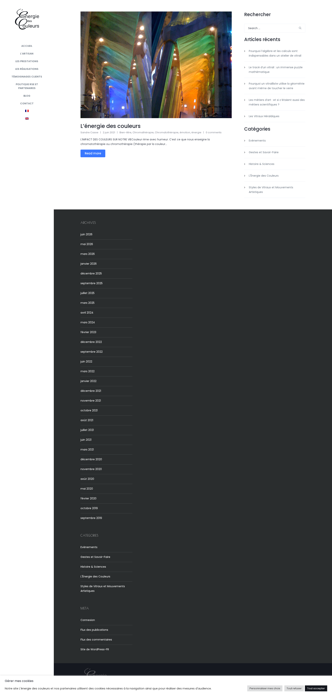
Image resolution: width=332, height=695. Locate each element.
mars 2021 (87, 449)
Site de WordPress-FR (95, 649)
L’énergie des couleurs (111, 126)
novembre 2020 (91, 469)
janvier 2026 (89, 264)
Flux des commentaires (96, 639)
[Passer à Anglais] (27, 119)
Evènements (257, 140)
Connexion (88, 620)
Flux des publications (94, 630)
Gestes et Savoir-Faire (264, 152)
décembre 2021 (91, 391)
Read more (93, 153)
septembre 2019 (91, 518)
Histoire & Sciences (261, 164)
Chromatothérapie (166, 132)
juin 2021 (86, 440)
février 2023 (88, 332)
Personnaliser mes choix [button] (265, 688)
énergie (196, 132)
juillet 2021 (87, 430)
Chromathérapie (143, 132)
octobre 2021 (89, 410)
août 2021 (87, 420)
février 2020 (88, 498)
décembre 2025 (91, 273)
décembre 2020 (91, 459)
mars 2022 (88, 371)
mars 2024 (88, 322)
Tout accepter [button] (316, 688)
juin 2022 (86, 361)
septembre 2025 (92, 283)
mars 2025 (88, 303)
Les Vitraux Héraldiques (264, 116)
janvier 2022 (88, 381)
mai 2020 (87, 489)
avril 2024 (87, 313)
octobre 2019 (89, 508)
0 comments (214, 132)
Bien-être (125, 132)
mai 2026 (87, 244)
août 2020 (87, 479)
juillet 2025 (88, 293)
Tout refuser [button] (294, 688)
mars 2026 (88, 254)
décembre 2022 (91, 342)
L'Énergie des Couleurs (264, 176)
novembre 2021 (91, 401)
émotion (185, 132)
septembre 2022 (92, 352)
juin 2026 (86, 234)
